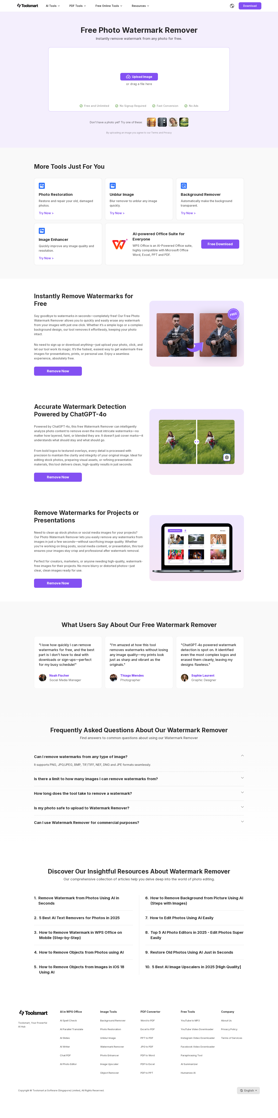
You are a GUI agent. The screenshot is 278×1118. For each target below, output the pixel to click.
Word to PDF (148, 1020)
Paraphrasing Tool (191, 1055)
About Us (226, 1020)
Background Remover (113, 1020)
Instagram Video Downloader (198, 1037)
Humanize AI (188, 1072)
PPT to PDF (147, 1037)
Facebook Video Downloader (198, 1046)
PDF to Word (148, 1055)
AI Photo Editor (68, 1064)
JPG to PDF (147, 1046)
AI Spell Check (68, 1020)
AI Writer (65, 1046)
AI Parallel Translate (71, 1029)
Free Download (220, 244)
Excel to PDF (148, 1029)
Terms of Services (231, 1037)
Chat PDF (65, 1055)
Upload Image (142, 77)
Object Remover (109, 1072)
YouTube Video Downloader (197, 1029)
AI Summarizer (189, 1064)
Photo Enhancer (109, 1055)
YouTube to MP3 (190, 1020)
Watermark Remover (112, 1046)
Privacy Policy (229, 1029)
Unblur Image (108, 1037)
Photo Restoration (110, 1029)
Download (250, 5)
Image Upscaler (109, 1064)
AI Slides (65, 1037)
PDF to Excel (148, 1064)
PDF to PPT (147, 1072)
